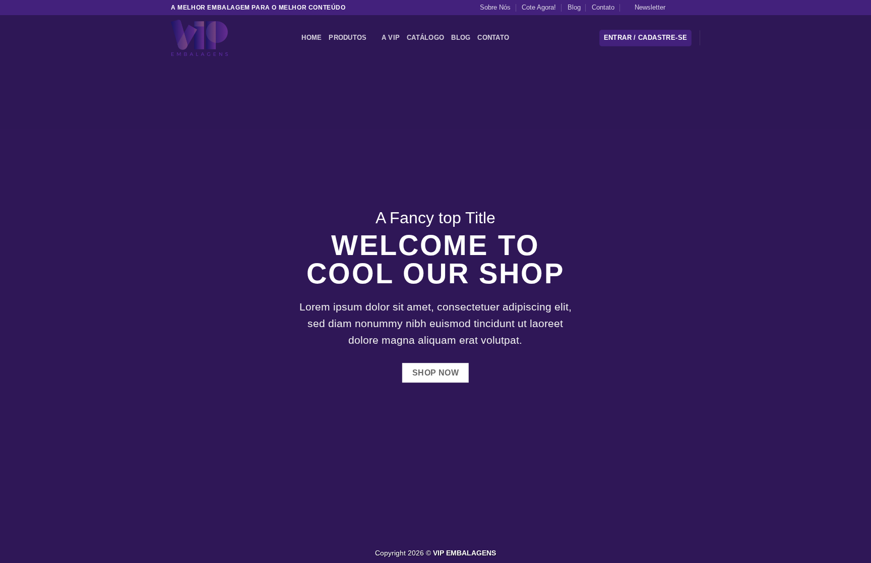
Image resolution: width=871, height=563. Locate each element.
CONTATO (493, 37)
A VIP (391, 37)
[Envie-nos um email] (695, 7)
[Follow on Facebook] (676, 7)
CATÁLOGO (425, 37)
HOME (311, 37)
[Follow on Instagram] (685, 7)
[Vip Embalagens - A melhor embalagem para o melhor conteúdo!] (221, 37)
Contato (603, 7)
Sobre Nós (495, 7)
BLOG (460, 37)
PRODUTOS (347, 37)
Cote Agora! (539, 7)
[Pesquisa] (290, 37)
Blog (574, 7)
